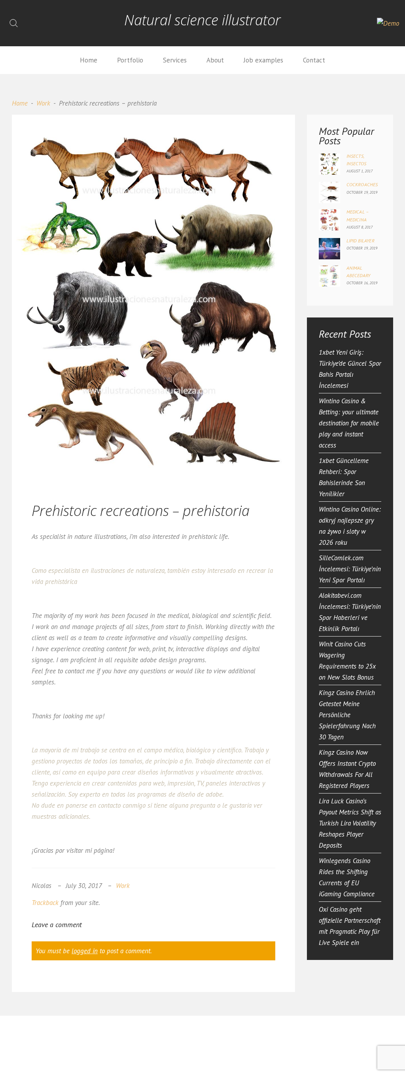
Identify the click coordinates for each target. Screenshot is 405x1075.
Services (175, 60)
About (215, 60)
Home (88, 60)
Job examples (263, 60)
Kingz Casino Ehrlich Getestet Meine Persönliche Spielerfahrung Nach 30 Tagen (347, 714)
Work (43, 103)
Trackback (45, 902)
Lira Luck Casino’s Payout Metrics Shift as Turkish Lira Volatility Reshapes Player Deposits (350, 823)
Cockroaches (362, 184)
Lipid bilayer (360, 241)
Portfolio (130, 60)
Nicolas (41, 885)
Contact (314, 60)
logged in (85, 951)
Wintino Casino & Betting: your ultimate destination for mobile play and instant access (349, 423)
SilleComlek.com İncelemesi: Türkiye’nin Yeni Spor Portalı (350, 569)
